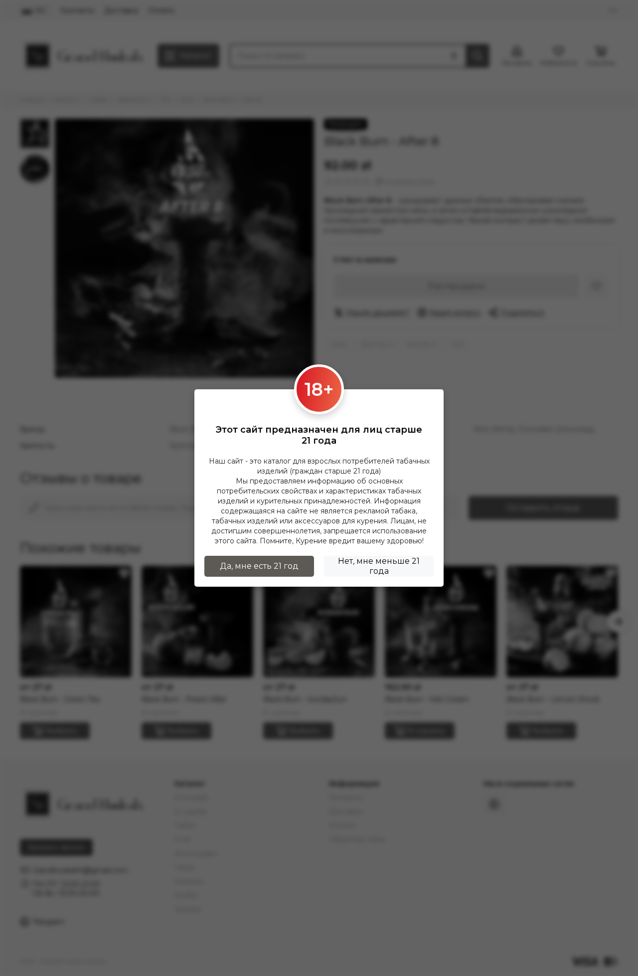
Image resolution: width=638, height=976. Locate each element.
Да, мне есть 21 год (259, 566)
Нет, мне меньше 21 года (379, 566)
